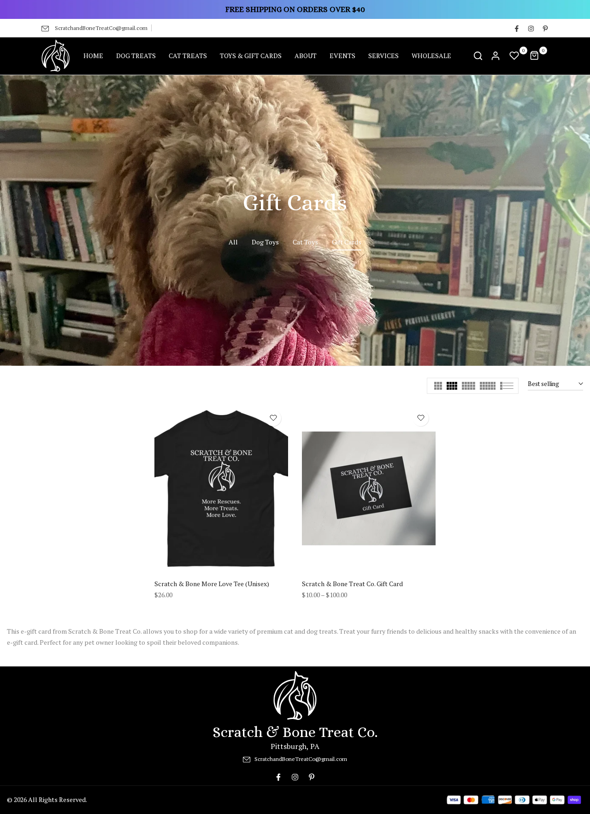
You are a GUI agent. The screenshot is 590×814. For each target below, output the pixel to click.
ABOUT (306, 55)
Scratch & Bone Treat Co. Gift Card (352, 583)
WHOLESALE (431, 55)
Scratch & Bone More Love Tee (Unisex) (211, 583)
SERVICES (383, 55)
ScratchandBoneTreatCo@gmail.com (101, 27)
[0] (514, 56)
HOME (93, 55)
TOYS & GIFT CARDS (251, 55)
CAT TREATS (188, 55)
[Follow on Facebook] (516, 28)
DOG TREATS (136, 55)
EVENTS (342, 55)
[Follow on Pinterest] (545, 28)
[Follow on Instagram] (530, 28)
